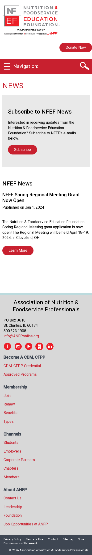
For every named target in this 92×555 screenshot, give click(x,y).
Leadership (13, 507)
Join (7, 395)
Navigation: (25, 66)
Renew (9, 404)
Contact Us (12, 498)
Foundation (13, 515)
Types (9, 421)
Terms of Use (34, 539)
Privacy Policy (12, 539)
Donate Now (76, 47)
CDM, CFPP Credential (22, 366)
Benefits (10, 412)
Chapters (11, 468)
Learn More (17, 250)
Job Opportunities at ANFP (26, 524)
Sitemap (68, 539)
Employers (12, 451)
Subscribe (22, 149)
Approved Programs (20, 374)
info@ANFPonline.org (21, 336)
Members (12, 477)
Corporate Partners (19, 460)
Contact (53, 539)
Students (11, 442)
